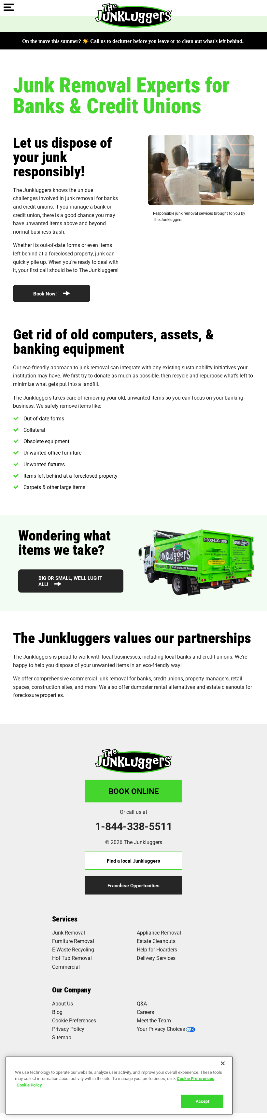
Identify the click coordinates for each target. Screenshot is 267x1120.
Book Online (133, 791)
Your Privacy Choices (161, 1029)
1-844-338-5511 (133, 826)
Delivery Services (156, 958)
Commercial (66, 966)
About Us (62, 1003)
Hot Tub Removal (72, 958)
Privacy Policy (68, 1029)
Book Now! (45, 293)
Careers (145, 1012)
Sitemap (61, 1037)
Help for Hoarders (157, 949)
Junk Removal (68, 932)
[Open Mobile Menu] (9, 7)
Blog (57, 1012)
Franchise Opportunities (133, 885)
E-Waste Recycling (73, 949)
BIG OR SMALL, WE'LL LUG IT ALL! (70, 581)
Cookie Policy (29, 1085)
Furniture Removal (73, 941)
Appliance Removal (159, 932)
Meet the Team (154, 1020)
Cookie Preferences (195, 1078)
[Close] (223, 1063)
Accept (202, 1101)
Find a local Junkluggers (133, 860)
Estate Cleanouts (156, 941)
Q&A (142, 1003)
